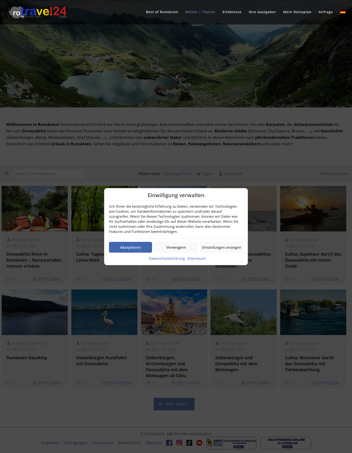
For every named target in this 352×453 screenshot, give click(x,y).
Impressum (196, 258)
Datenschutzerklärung (167, 258)
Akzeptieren (130, 247)
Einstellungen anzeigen (221, 247)
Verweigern (176, 247)
